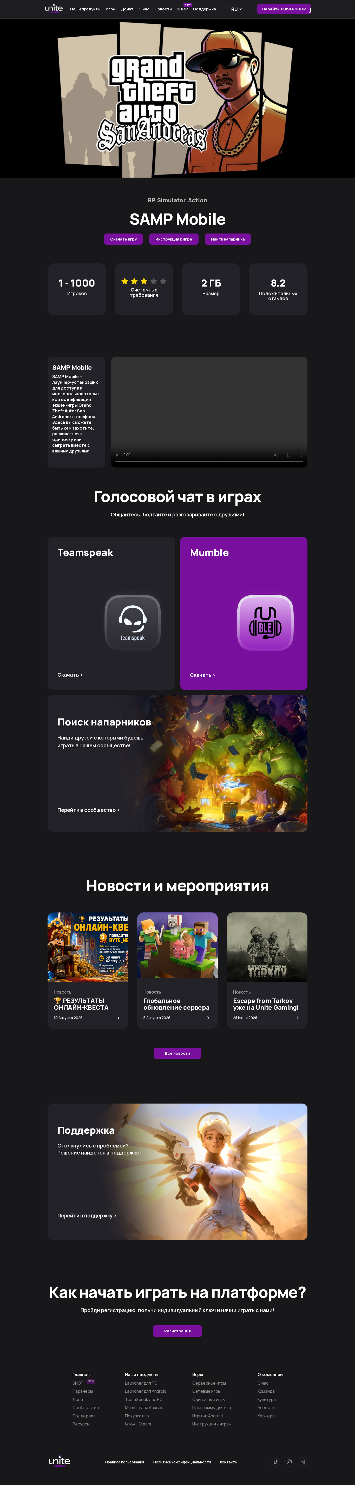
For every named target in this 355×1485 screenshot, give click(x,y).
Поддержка (204, 9)
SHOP (183, 8)
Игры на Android (207, 1415)
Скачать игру (123, 239)
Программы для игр (211, 1407)
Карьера (266, 1415)
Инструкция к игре (173, 239)
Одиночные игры (208, 1399)
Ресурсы (81, 1424)
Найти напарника (228, 239)
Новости (163, 9)
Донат (127, 9)
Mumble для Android (144, 1407)
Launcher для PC (141, 1383)
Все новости (177, 1053)
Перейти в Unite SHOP (284, 9)
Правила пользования (124, 1462)
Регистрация (177, 1331)
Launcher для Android (145, 1391)
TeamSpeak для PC (144, 1399)
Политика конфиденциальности (182, 1462)
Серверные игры (209, 1383)
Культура (267, 1399)
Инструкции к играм (212, 1424)
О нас (263, 1383)
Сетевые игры (206, 1391)
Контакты (228, 1462)
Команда (266, 1391)
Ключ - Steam (138, 1424)
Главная (81, 1374)
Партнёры (83, 1391)
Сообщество (86, 1407)
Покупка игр (137, 1415)
